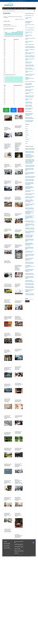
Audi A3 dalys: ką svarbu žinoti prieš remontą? (18, 350)
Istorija (22, 8)
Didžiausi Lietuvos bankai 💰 (30, 81)
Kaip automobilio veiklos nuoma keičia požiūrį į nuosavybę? (7, 400)
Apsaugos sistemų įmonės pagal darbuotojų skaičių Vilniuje (7, 499)
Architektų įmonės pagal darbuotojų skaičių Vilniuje (18, 432)
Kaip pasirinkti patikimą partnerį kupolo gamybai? (7, 261)
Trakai (26, 143)
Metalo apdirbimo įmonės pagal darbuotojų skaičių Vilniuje (18, 165)
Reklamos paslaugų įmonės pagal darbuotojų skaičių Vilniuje (8, 182)
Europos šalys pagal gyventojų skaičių (28, 84)
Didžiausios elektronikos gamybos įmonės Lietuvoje (29, 65)
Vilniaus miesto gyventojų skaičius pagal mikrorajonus (30, 47)
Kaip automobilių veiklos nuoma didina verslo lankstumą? (18, 368)
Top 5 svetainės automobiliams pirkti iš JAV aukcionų (19, 384)
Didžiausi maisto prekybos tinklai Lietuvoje (29, 87)
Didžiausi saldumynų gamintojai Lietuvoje (28, 105)
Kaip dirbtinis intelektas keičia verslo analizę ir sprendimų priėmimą (19, 318)
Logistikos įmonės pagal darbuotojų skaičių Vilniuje (7, 198)
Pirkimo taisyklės (6, 545)
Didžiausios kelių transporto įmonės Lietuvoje (30, 53)
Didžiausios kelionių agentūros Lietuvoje (28, 102)
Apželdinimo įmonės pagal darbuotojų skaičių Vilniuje (8, 465)
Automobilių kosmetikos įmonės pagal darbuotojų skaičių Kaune (18, 536)
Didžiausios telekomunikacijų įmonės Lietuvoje (29, 78)
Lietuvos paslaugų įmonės (29, 27)
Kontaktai (5, 541)
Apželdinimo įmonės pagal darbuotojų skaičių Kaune (19, 449)
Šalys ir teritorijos (17, 548)
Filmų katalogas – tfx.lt (29, 15)
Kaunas (26, 128)
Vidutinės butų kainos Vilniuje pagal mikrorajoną (29, 118)
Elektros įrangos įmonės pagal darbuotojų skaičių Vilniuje (7, 334)
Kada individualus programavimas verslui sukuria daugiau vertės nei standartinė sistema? (7, 146)
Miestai (15, 8)
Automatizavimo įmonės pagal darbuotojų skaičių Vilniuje (7, 417)
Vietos (19, 8)
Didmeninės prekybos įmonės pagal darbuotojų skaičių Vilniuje (18, 334)
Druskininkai (27, 139)
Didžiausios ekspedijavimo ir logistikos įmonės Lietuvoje (30, 56)
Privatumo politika (7, 547)
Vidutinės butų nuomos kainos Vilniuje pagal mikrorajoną (29, 114)
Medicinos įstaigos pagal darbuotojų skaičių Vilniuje (18, 126)
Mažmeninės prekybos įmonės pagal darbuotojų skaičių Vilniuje (7, 214)
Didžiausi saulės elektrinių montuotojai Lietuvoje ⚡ (29, 96)
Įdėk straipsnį (26, 8)
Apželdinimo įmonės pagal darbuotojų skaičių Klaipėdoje (8, 449)
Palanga (26, 141)
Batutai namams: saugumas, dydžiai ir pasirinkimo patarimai (18, 246)
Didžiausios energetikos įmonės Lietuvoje (29, 90)
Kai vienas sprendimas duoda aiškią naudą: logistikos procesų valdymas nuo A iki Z (19, 481)
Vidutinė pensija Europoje (29, 44)
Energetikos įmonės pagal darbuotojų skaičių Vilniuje (18, 301)
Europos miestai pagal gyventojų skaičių (29, 109)
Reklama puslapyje (7, 543)
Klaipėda (26, 130)
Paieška (26, 298)
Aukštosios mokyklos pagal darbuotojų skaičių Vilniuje (7, 128)
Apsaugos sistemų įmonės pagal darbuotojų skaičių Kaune (7, 482)
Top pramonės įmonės (6, 110)
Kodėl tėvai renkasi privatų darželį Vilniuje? (18, 214)
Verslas (4, 8)
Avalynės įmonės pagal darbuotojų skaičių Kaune (7, 385)
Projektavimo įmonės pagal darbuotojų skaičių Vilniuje (7, 165)
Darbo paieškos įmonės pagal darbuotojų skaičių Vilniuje (7, 351)
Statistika (8, 8)
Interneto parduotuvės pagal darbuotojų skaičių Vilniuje (18, 182)
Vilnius (26, 126)
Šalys (11, 8)
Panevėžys (27, 134)
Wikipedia (21, 19)
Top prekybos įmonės (20, 110)
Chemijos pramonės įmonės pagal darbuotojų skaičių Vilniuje (8, 369)
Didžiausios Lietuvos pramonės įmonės (28, 62)
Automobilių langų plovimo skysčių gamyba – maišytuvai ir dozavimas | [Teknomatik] (18, 268)
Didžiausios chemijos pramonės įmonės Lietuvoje (29, 68)
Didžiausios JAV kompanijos (18, 550)
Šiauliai (26, 132)
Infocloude (25, 0)
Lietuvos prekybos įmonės (29, 29)
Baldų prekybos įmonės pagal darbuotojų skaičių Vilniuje (18, 514)
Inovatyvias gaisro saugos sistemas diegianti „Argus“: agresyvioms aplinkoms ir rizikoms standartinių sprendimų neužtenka (18, 146)
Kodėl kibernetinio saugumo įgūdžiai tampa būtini (18, 230)
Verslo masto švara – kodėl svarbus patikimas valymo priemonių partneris (8, 530)
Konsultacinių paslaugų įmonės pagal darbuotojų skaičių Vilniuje (18, 198)
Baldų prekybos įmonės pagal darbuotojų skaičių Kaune (7, 514)
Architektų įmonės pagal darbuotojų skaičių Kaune (7, 433)
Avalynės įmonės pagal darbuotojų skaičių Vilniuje (18, 400)
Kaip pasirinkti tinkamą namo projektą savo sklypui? (17, 285)
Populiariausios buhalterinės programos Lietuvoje (30, 75)
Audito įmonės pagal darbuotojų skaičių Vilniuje (19, 416)
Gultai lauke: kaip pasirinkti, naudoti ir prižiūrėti (8, 230)
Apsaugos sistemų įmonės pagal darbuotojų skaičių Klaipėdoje (18, 465)
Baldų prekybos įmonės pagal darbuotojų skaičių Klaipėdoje (18, 499)
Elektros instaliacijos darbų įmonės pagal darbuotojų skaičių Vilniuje (8, 318)
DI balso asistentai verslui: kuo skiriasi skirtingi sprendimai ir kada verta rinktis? (8, 285)
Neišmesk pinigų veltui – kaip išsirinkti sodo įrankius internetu (7, 301)
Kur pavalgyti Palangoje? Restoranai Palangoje (29, 121)
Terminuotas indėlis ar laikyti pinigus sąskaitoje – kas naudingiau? (8, 246)
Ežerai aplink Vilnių (28, 111)
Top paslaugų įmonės (13, 110)
